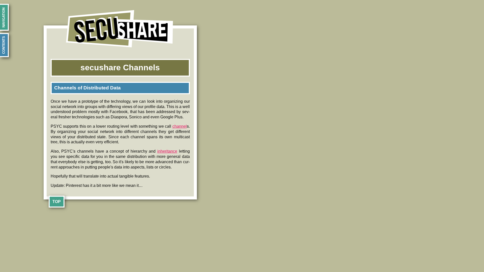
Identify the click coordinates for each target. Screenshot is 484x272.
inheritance (167, 151)
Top (56, 201)
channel (179, 126)
